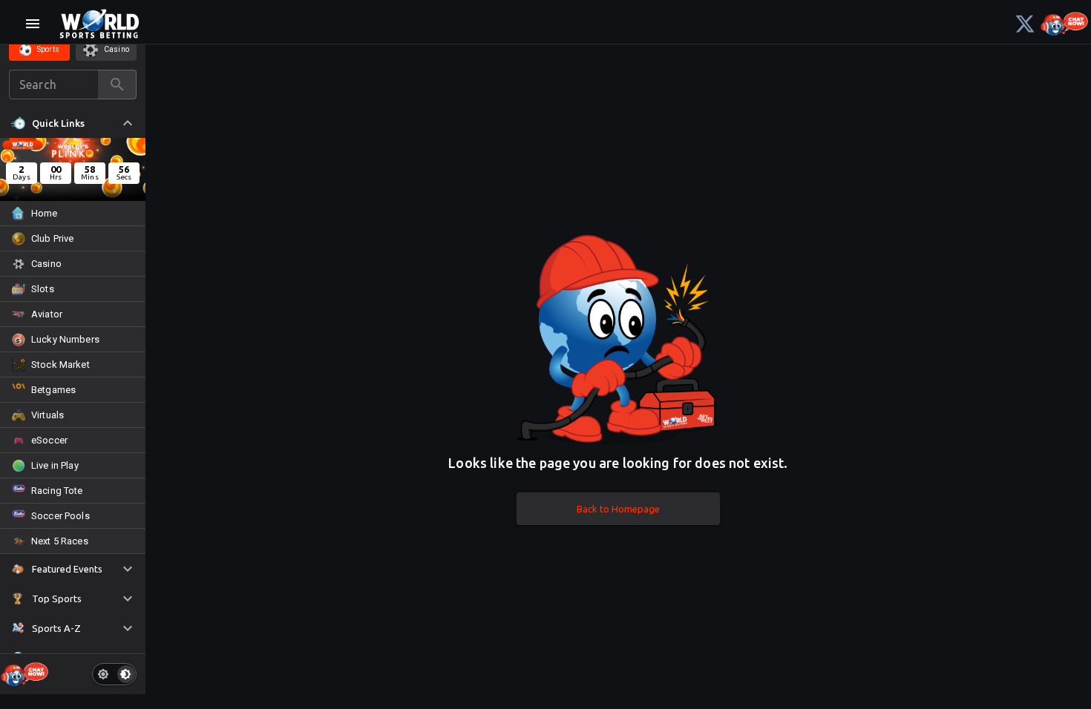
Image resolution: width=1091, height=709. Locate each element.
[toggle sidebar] (32, 24)
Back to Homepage (618, 509)
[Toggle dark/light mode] (114, 674)
